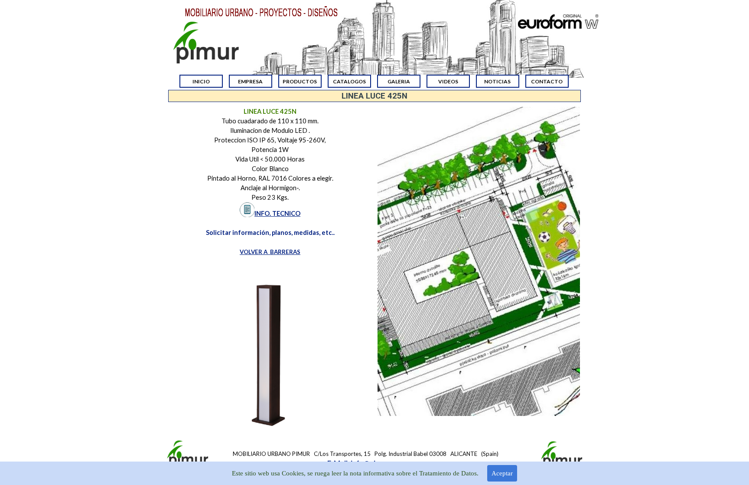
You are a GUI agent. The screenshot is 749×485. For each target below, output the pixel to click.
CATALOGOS (349, 81)
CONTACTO (547, 81)
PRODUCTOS (300, 81)
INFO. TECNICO (277, 213)
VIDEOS (448, 81)
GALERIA (399, 81)
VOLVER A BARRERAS (270, 251)
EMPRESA (250, 81)
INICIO (201, 81)
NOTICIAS (497, 81)
